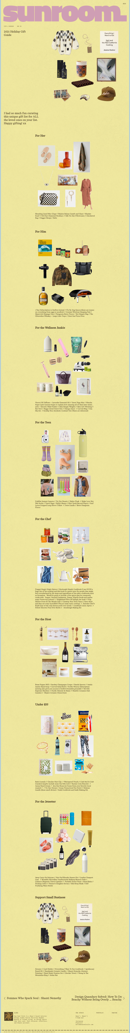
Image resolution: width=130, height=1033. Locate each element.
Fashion (11, 26)
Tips (5, 26)
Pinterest (79, 1023)
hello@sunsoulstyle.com (84, 1024)
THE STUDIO (80, 1013)
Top (124, 1029)
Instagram (79, 1021)
